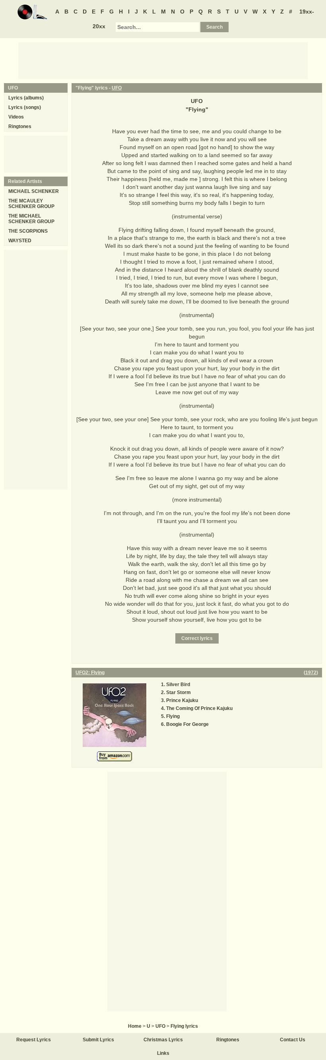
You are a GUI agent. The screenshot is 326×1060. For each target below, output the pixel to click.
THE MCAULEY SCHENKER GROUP (31, 203)
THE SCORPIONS (28, 231)
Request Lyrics (33, 1039)
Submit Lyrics (98, 1039)
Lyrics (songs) (24, 107)
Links (163, 1053)
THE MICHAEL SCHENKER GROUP (31, 218)
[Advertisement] (163, 60)
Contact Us (292, 1039)
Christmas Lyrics (163, 1039)
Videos (16, 117)
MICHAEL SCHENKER (33, 191)
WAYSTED (19, 240)
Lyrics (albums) (26, 98)
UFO (117, 88)
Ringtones (19, 126)
